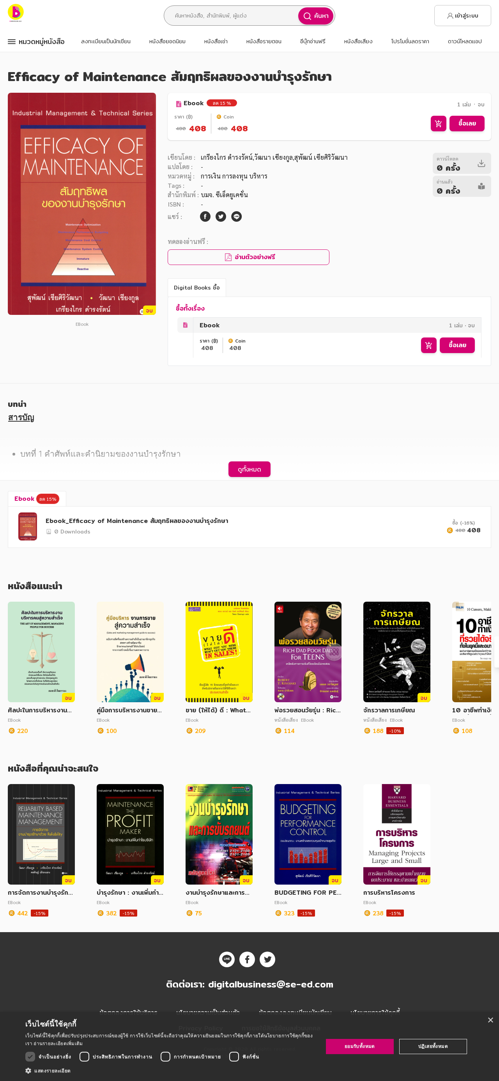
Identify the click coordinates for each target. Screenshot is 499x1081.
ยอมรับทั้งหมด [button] (360, 1046)
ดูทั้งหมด (249, 469)
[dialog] (249, 1046)
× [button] (490, 1020)
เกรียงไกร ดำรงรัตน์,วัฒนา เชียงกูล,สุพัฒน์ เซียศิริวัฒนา (274, 157)
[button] (169, 1070)
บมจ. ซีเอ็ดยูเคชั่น (224, 195)
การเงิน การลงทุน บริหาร (234, 176)
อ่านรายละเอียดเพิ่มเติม (58, 1043)
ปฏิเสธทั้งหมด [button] (433, 1046)
